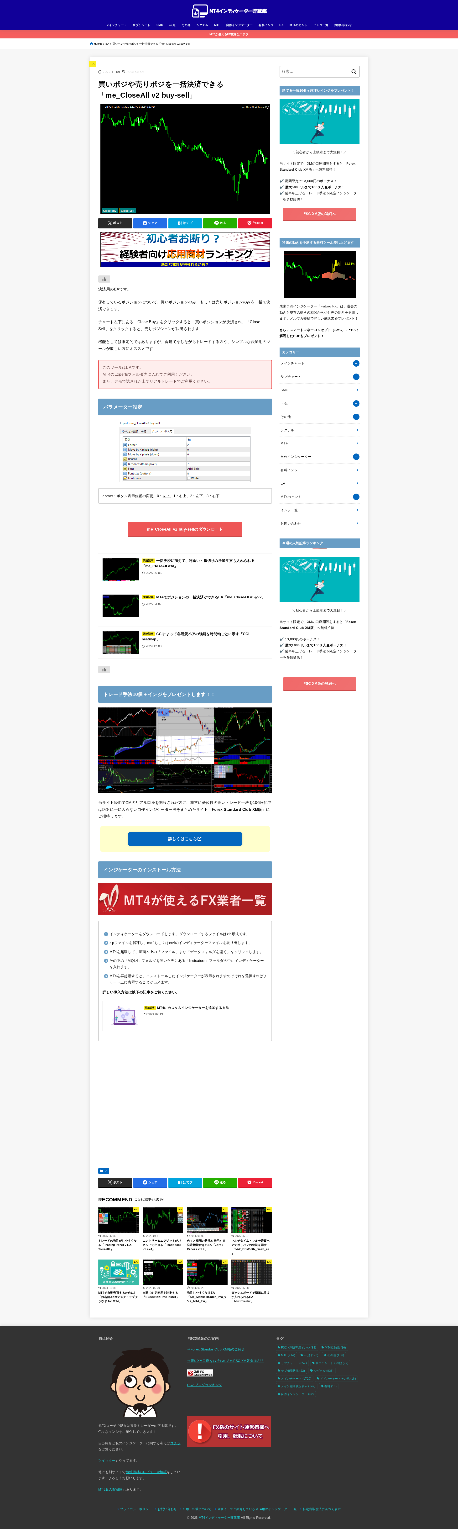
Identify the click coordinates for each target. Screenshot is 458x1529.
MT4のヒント (298, 25)
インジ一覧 (320, 25)
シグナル (202, 25)
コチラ (175, 1443)
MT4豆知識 (335, 1347)
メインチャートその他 (338, 1378)
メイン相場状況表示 (298, 1386)
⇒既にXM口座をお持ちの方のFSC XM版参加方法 (225, 1361)
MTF (217, 25)
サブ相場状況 (293, 1370)
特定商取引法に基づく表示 (322, 1509)
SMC (159, 25)
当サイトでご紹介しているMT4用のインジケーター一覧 (257, 1509)
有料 (330, 1386)
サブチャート (141, 25)
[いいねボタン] (104, 279)
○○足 (172, 25)
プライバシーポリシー (136, 1509)
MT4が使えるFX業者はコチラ (229, 34)
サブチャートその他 (332, 1363)
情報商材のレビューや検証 (146, 1472)
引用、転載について (197, 1509)
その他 (186, 25)
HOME (98, 43)
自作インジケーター (239, 25)
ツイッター (106, 1460)
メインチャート (116, 25)
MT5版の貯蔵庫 (110, 1489)
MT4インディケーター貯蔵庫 (219, 1517)
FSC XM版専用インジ (298, 1347)
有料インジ (266, 25)
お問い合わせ (343, 25)
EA (281, 25)
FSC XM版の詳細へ (319, 214)
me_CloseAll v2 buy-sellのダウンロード (185, 529)
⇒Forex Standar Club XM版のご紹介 (216, 1349)
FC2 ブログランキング (204, 1385)
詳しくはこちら (182, 839)
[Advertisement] (185, 1103)
